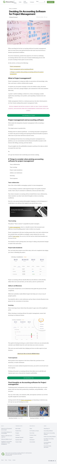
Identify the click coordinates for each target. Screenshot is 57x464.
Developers (32, 439)
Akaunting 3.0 (47, 428)
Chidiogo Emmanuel (13, 17)
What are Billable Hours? (6, 439)
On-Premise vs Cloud (34, 430)
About (2, 460)
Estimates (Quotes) (19, 437)
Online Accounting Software (50, 436)
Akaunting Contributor (13, 418)
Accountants (32, 441)
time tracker (16, 236)
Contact (14, 460)
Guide (20, 2)
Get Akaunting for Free (28, 377)
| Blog (15, 2)
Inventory (17, 435)
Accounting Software (48, 430)
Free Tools (32, 433)
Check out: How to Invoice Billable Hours (28, 353)
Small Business (13, 8)
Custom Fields (18, 441)
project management (15, 227)
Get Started (50, 2)
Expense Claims (18, 439)
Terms (6, 460)
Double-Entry (18, 430)
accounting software (20, 452)
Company (32, 2)
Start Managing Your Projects (28, 115)
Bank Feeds (17, 428)
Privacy (9, 460)
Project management (15, 66)
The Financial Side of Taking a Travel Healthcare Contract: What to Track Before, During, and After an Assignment (39, 413)
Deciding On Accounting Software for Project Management (6, 443)
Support (31, 437)
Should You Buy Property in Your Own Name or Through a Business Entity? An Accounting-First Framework (18, 414)
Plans (31, 428)
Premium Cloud (33, 435)
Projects (17, 433)
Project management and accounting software (21, 69)
